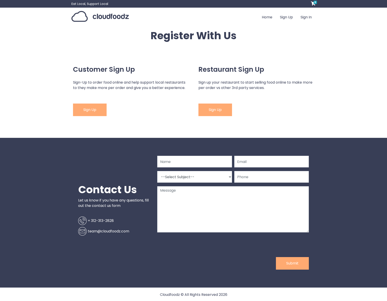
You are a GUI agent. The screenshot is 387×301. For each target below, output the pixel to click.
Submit (292, 263)
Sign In (306, 17)
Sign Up (286, 17)
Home (269, 17)
